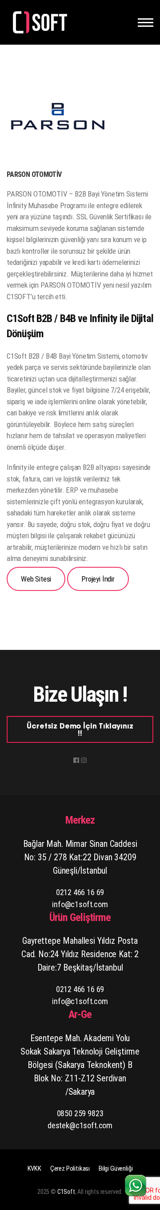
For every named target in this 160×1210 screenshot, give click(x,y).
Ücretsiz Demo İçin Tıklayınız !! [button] (80, 730)
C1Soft (66, 1191)
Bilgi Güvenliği (115, 1168)
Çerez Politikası (70, 1168)
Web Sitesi (36, 578)
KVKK (34, 1168)
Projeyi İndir (98, 578)
